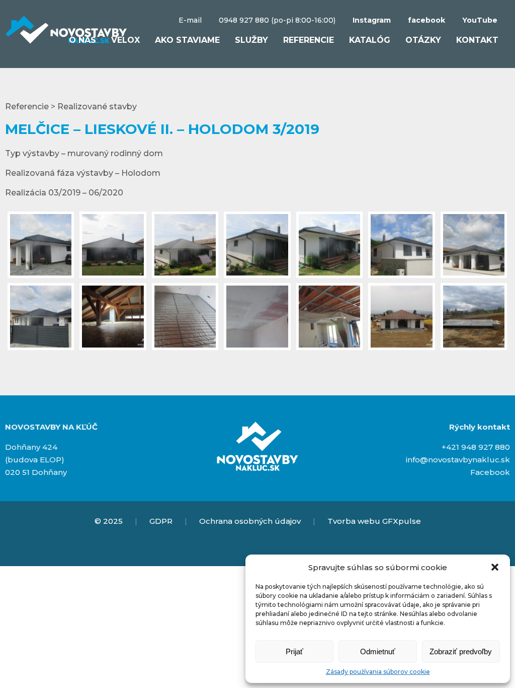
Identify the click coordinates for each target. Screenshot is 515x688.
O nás (82, 40)
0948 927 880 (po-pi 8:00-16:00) (277, 20)
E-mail (190, 20)
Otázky (423, 40)
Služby (251, 40)
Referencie (308, 40)
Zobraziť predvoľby (461, 651)
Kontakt (477, 40)
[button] (495, 567)
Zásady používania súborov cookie (378, 671)
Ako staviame (187, 40)
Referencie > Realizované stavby (71, 106)
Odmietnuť (377, 651)
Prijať (294, 651)
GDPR (161, 521)
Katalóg (369, 40)
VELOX (125, 40)
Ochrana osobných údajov (250, 521)
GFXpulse (401, 521)
